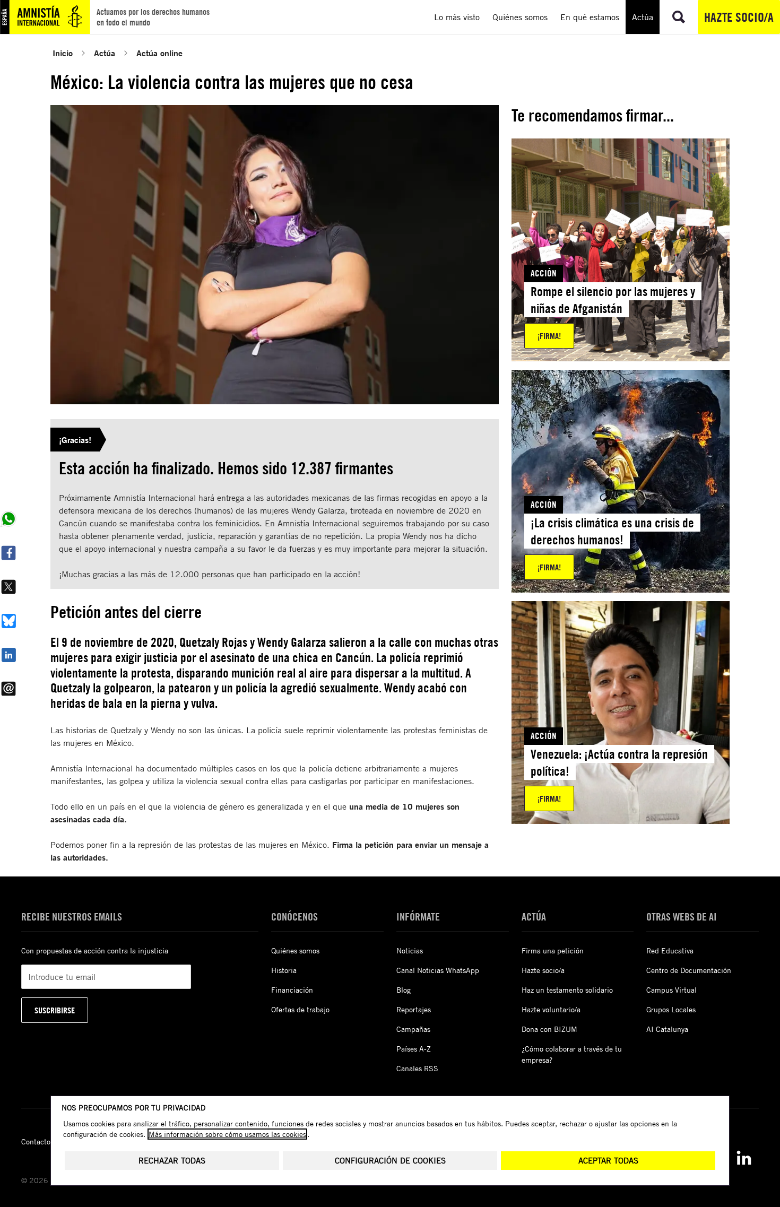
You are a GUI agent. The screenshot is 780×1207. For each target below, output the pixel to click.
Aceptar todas (608, 1161)
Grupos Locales (671, 1009)
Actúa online (159, 52)
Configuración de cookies (390, 1161)
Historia (284, 970)
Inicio (63, 52)
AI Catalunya (667, 1029)
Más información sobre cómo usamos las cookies (227, 1134)
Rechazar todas (171, 1161)
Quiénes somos (295, 950)
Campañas (413, 1029)
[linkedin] (744, 1158)
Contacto (35, 1141)
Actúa (104, 52)
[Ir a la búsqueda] (679, 17)
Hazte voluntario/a (551, 1009)
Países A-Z (413, 1048)
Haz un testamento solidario (567, 989)
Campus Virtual (671, 989)
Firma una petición (553, 950)
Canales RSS (417, 1068)
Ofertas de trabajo (300, 1009)
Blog (403, 989)
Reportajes (413, 1009)
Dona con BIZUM (549, 1029)
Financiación (292, 989)
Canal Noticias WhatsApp (437, 970)
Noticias (409, 950)
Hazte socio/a (739, 17)
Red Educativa (670, 950)
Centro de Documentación (688, 970)
